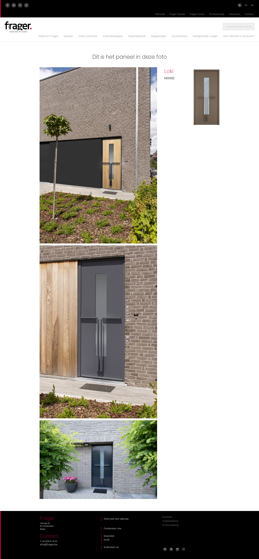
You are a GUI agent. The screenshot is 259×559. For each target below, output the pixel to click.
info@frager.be (49, 544)
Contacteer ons (112, 528)
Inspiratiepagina (113, 36)
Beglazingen (158, 36)
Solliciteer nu (111, 547)
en (252, 5)
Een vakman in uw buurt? (239, 36)
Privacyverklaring (170, 525)
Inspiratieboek (137, 36)
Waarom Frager (48, 36)
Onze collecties (87, 36)
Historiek (160, 14)
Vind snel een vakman (116, 518)
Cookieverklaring (170, 521)
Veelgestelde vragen (205, 36)
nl (240, 5)
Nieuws (68, 36)
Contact (249, 14)
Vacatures (234, 14)
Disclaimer (167, 517)
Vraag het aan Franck (238, 26)
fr (246, 5)
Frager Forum (197, 14)
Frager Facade (177, 14)
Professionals (216, 14)
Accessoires (179, 36)
